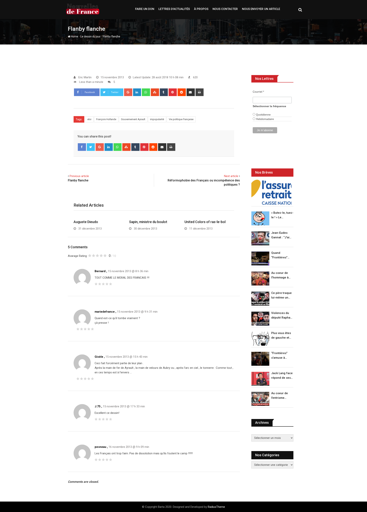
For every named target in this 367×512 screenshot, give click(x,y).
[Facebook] (82, 147)
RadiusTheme (216, 507)
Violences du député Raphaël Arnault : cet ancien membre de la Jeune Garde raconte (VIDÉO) (282, 315)
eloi (89, 119)
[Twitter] (91, 147)
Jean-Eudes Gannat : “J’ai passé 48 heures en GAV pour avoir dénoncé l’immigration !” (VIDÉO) (281, 235)
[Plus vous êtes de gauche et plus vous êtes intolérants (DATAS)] (260, 339)
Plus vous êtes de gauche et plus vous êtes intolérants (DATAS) (281, 335)
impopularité (157, 119)
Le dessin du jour (90, 36)
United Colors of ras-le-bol (205, 222)
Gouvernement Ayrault (133, 119)
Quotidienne (263, 114)
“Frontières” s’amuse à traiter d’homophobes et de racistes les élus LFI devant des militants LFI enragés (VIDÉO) (281, 355)
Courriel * (258, 91)
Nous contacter (225, 9)
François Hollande (106, 119)
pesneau (100, 447)
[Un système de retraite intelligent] (271, 192)
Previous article (79, 176)
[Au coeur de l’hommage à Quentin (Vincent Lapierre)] (260, 279)
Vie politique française (181, 119)
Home (74, 36)
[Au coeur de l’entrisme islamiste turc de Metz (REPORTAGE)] (260, 399)
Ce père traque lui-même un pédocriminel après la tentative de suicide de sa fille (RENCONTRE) (281, 295)
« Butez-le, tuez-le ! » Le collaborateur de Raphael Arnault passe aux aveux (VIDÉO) (282, 215)
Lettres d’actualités (174, 9)
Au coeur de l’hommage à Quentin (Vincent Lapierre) (280, 275)
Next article (231, 176)
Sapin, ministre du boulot (148, 222)
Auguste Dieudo (86, 222)
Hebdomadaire (264, 119)
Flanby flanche (78, 180)
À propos (201, 9)
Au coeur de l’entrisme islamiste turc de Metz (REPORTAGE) (280, 395)
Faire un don (144, 9)
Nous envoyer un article (261, 9)
